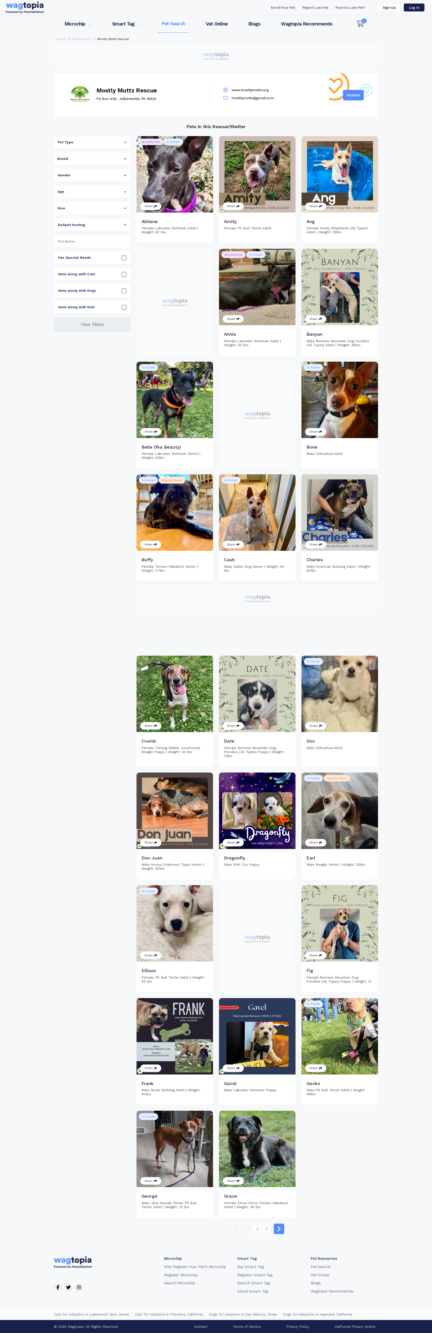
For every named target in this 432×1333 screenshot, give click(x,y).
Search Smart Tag (253, 1283)
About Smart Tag (252, 1291)
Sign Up (389, 7)
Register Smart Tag (254, 1275)
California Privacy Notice (355, 1327)
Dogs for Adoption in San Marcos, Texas (243, 1314)
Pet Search (173, 23)
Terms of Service (247, 1327)
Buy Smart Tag (250, 1267)
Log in (414, 7)
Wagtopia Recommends (306, 24)
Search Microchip (179, 1283)
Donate (353, 95)
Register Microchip (181, 1275)
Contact (201, 1327)
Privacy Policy (297, 1327)
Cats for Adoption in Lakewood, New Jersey (91, 1314)
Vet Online (217, 24)
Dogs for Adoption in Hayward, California (317, 1314)
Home (61, 39)
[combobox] (92, 142)
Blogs (254, 24)
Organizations (82, 39)
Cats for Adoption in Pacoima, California (169, 1314)
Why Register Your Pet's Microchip (195, 1267)
